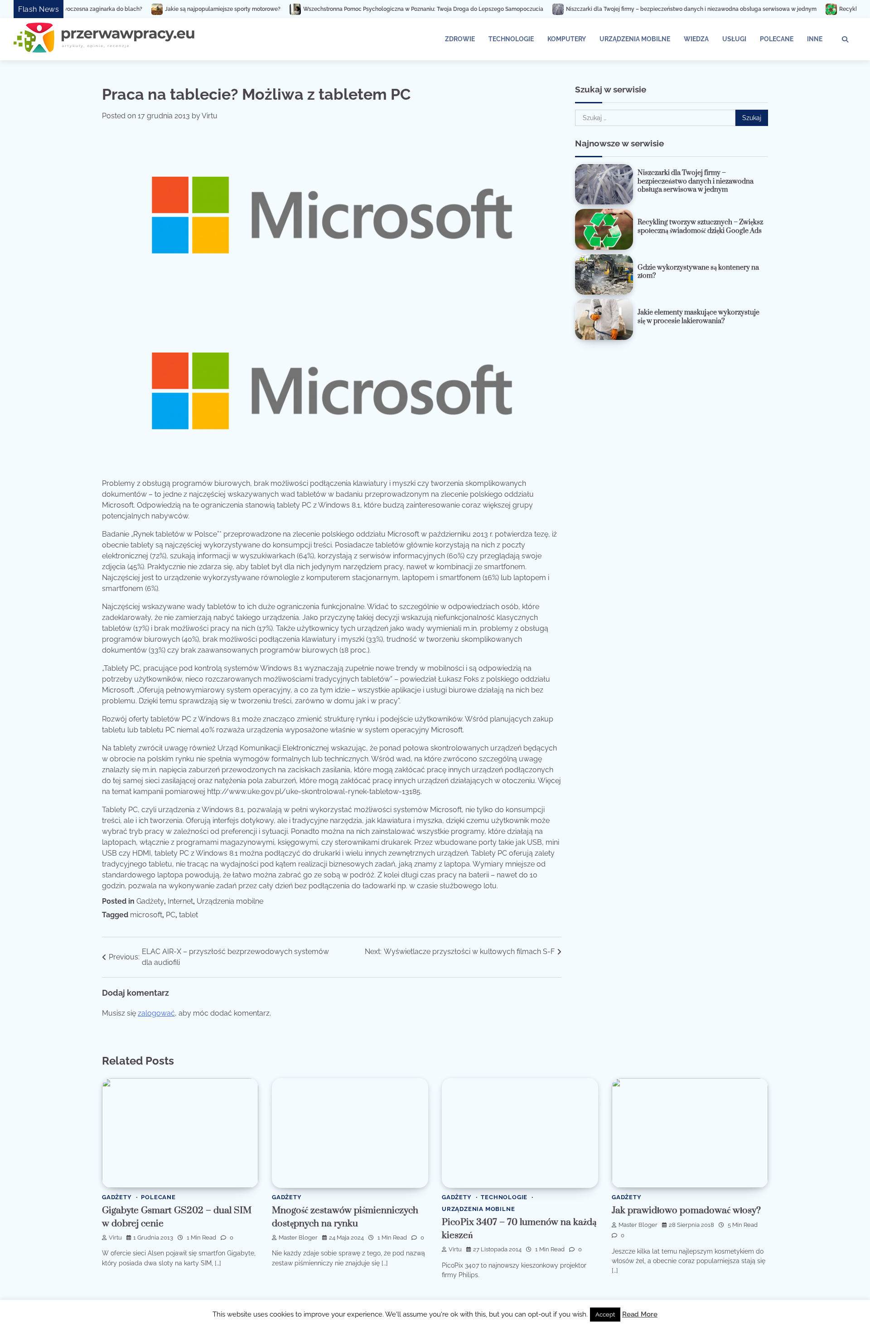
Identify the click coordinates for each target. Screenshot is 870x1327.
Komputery (566, 39)
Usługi (734, 39)
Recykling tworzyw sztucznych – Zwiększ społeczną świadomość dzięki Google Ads (700, 226)
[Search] (845, 39)
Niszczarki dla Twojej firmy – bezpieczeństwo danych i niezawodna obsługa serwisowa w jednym (624, 9)
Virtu (210, 115)
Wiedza (696, 39)
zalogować (156, 1013)
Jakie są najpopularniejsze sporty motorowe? (155, 9)
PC (170, 914)
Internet (180, 901)
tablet (188, 914)
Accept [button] (605, 1314)
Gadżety (150, 901)
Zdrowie (460, 39)
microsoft (146, 914)
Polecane (776, 39)
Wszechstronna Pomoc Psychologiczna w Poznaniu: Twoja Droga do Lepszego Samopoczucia (356, 9)
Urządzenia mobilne (634, 39)
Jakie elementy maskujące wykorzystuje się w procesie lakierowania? (698, 316)
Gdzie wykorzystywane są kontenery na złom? (698, 272)
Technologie (511, 39)
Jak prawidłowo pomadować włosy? (686, 1210)
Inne (814, 39)
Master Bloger (298, 1237)
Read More (639, 1314)
